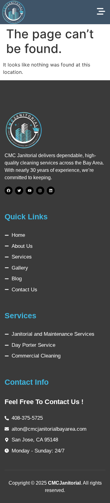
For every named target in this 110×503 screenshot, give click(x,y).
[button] (101, 12)
